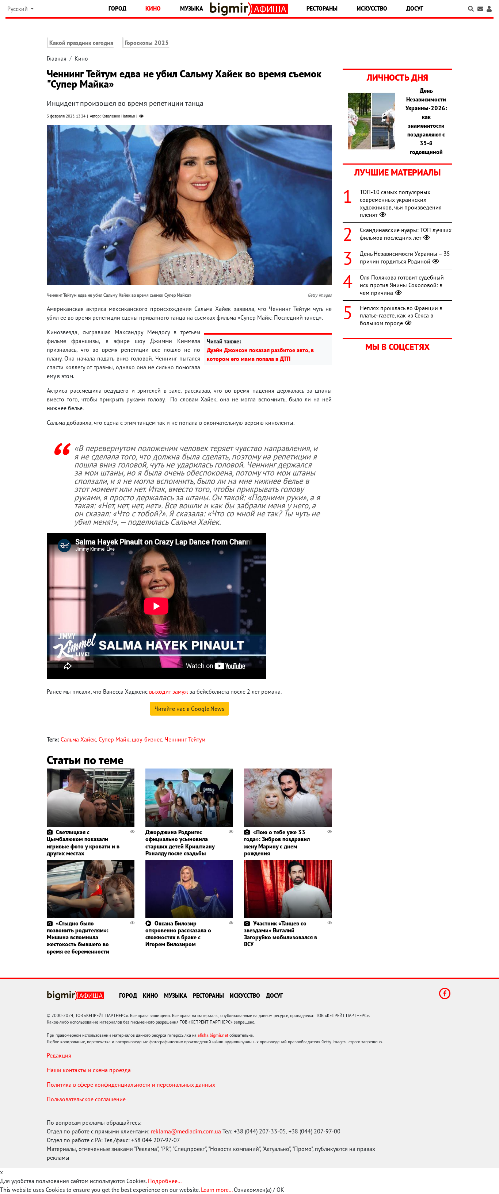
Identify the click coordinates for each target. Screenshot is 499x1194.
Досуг (414, 8)
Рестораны (322, 8)
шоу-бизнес (147, 739)
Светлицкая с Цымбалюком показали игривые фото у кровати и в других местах (83, 842)
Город (117, 8)
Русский (18, 8)
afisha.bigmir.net (213, 1035)
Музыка (191, 8)
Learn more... (216, 1189)
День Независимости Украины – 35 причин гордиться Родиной (405, 257)
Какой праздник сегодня (81, 42)
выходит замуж (168, 691)
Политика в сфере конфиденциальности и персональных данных (131, 1084)
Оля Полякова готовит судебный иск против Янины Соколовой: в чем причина (402, 285)
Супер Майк (114, 739)
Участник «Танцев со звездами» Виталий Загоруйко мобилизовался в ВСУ (280, 934)
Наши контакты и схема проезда (89, 1070)
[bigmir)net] (230, 9)
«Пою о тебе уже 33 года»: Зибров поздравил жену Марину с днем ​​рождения (277, 842)
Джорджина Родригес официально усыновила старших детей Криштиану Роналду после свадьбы (179, 842)
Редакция (59, 1055)
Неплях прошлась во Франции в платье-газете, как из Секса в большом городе (401, 315)
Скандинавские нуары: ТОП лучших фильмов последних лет (406, 233)
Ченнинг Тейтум (185, 739)
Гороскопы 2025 (147, 42)
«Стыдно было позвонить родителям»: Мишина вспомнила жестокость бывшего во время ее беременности (78, 937)
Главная (56, 58)
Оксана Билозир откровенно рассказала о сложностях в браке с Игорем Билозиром (178, 934)
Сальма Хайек (78, 739)
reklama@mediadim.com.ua (186, 1131)
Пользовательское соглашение (86, 1099)
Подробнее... (165, 1181)
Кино (153, 8)
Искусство (372, 8)
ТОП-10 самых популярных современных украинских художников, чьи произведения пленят (401, 203)
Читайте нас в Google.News (189, 708)
